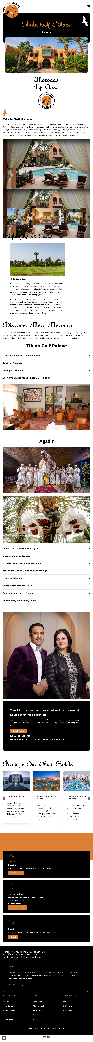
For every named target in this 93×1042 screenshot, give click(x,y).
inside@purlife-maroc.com (45, 932)
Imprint (52, 1028)
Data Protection (59, 1028)
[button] (4, 217)
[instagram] (14, 985)
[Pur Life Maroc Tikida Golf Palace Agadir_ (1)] (18, 217)
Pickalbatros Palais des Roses (76, 797)
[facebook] (9, 985)
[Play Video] (46, 164)
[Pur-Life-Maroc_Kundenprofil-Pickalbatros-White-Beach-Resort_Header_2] (46, 772)
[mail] (23, 985)
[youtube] (18, 985)
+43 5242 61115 (23, 736)
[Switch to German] (44, 1037)
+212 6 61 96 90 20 (55, 739)
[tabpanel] (37, 279)
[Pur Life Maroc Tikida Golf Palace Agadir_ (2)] (75, 217)
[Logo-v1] (11, 3)
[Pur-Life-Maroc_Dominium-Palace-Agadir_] (16, 772)
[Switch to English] (48, 1037)
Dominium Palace (15, 796)
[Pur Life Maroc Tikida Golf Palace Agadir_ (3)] (46, 216)
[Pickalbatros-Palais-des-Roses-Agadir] (76, 772)
